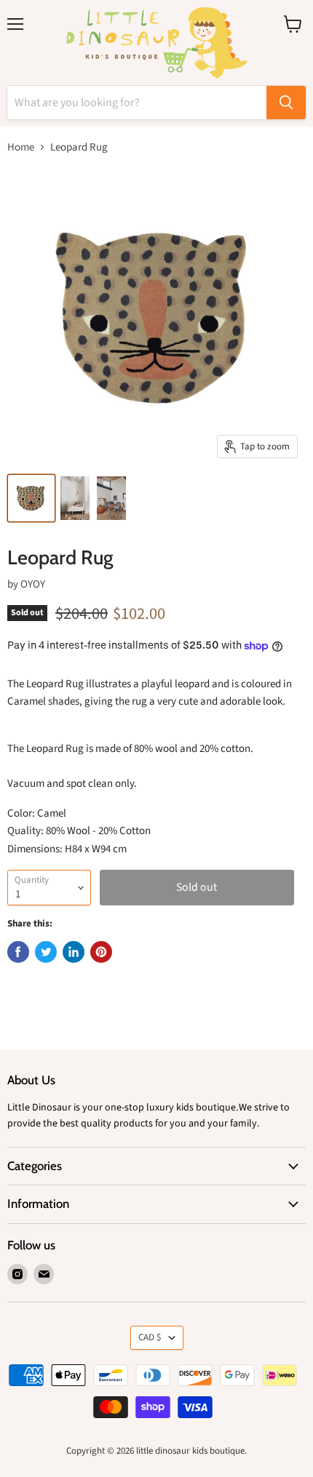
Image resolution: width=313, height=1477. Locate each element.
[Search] (286, 102)
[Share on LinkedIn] (73, 952)
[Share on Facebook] (18, 952)
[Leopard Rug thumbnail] (31, 498)
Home (20, 147)
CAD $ (150, 1337)
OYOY (32, 584)
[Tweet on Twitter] (46, 952)
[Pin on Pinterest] (101, 952)
